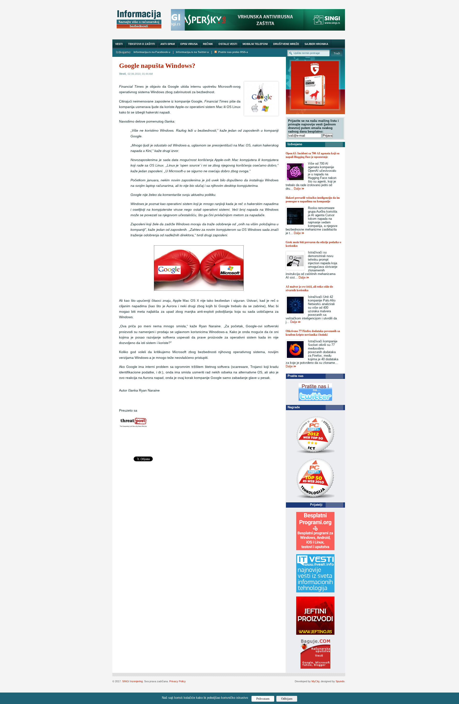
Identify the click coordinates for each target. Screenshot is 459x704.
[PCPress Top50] (315, 453)
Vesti (119, 44)
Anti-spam (167, 44)
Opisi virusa (189, 44)
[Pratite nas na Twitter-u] (315, 400)
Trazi (337, 53)
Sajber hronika (316, 44)
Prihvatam (262, 698)
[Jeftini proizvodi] (315, 633)
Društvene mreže (286, 44)
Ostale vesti (228, 44)
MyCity (315, 681)
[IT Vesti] (315, 591)
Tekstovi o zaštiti (141, 44)
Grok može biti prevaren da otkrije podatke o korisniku (313, 244)
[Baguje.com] (315, 667)
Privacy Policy (177, 681)
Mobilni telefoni (255, 44)
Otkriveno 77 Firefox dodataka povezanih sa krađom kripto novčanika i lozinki (313, 333)
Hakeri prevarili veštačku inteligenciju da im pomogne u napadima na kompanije (313, 199)
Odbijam (286, 698)
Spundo (340, 681)
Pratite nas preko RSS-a (232, 52)
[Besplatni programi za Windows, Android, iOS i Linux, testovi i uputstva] (315, 549)
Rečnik (208, 44)
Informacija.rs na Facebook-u (152, 52)
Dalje (297, 188)
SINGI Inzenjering (132, 681)
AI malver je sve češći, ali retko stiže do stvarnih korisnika (309, 288)
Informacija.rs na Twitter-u (192, 52)
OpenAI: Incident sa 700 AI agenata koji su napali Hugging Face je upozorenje (312, 155)
